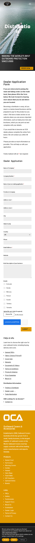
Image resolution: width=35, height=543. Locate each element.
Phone (5, 239)
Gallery (7, 496)
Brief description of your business (13, 263)
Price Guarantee (10, 375)
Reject (14, 539)
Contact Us (8, 402)
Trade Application (11, 394)
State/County (7, 224)
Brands (7, 483)
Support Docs (9, 502)
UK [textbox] (5, 235)
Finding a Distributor (12, 388)
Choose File (9, 314)
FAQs (7, 493)
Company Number (9, 176)
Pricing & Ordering (11, 372)
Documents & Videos (12, 365)
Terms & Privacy (10, 513)
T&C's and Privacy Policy (9, 532)
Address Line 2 (8, 208)
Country (6, 232)
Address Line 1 (8, 200)
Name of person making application (14, 184)
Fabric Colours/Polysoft (13, 356)
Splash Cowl (9, 460)
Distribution (9, 508)
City (5, 216)
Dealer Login (9, 391)
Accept (6, 539)
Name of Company (9, 168)
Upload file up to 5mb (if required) (13, 311)
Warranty (8, 362)
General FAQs (9, 352)
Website (6, 255)
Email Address (8, 247)
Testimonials (9, 499)
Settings (22, 539)
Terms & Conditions (11, 369)
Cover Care (9, 359)
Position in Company (9, 192)
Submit (25, 329)
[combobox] (18, 235)
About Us (8, 379)
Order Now (25, 68)
